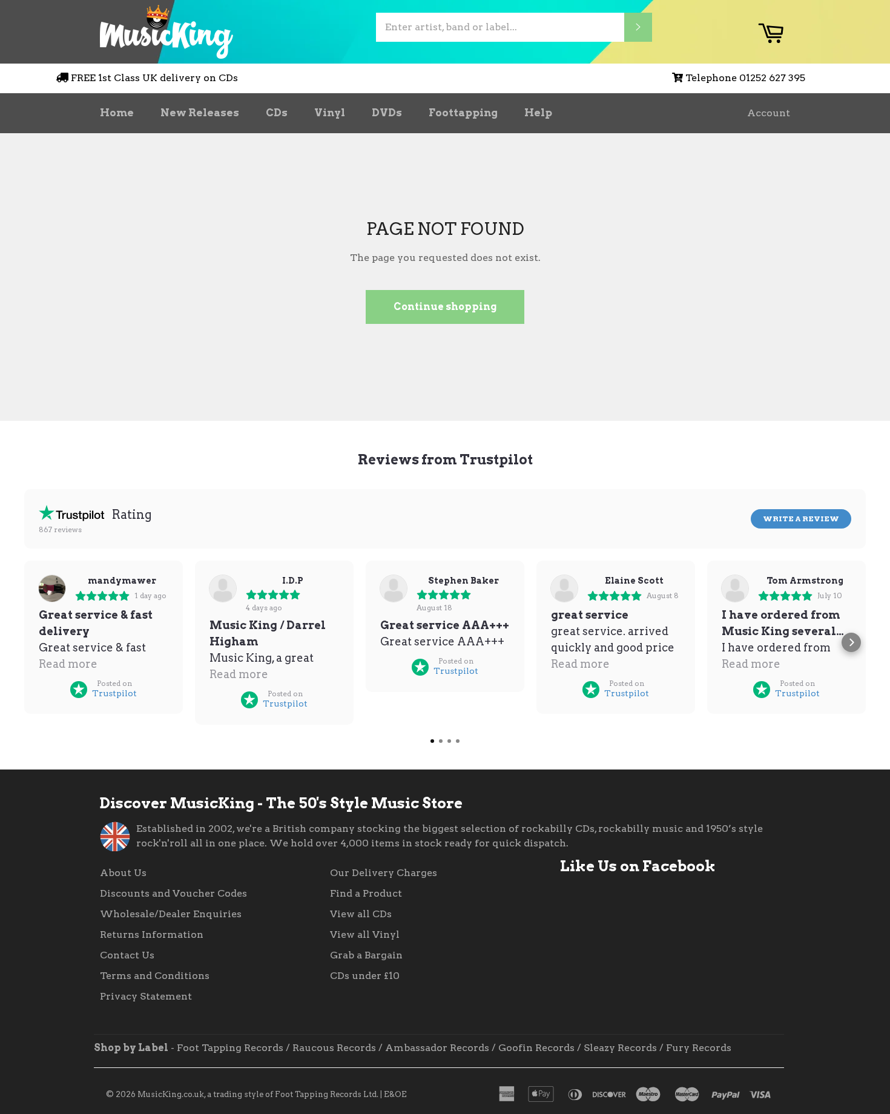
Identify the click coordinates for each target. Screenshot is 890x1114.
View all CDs (361, 914)
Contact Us (127, 955)
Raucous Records (334, 1047)
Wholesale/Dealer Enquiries (171, 914)
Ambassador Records (437, 1047)
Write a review (801, 518)
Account (768, 113)
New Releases (199, 113)
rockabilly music (640, 828)
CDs (277, 113)
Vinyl (329, 113)
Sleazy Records (620, 1047)
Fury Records (698, 1047)
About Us (123, 872)
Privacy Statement (146, 996)
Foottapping (463, 113)
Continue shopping (445, 306)
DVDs (387, 113)
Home (117, 113)
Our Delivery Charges (383, 872)
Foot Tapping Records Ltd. (326, 1094)
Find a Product (366, 893)
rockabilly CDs (558, 828)
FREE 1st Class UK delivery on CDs (154, 78)
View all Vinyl (365, 934)
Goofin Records (536, 1047)
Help (538, 113)
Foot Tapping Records (230, 1047)
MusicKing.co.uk (170, 1094)
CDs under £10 (365, 975)
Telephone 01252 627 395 (745, 78)
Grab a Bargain (366, 955)
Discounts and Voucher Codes (173, 893)
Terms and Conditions (154, 975)
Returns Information (151, 934)
